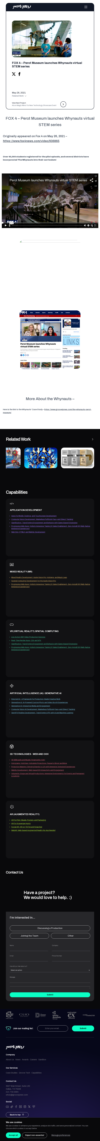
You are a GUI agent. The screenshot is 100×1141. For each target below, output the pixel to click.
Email (12, 956)
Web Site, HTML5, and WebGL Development (28, 532)
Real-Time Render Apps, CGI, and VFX (26, 640)
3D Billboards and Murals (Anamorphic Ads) (28, 760)
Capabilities (36, 1073)
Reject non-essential (34, 1135)
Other (71, 936)
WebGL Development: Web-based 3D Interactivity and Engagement (37, 770)
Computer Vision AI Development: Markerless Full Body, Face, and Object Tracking (43, 709)
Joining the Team (29, 936)
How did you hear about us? (18, 966)
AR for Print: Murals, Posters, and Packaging (28, 820)
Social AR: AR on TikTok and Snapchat (26, 827)
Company (55, 945)
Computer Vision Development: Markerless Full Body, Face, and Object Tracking (42, 519)
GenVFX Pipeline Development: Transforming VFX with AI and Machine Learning (42, 713)
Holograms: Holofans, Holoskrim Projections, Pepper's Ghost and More (39, 763)
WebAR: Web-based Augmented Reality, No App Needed (33, 830)
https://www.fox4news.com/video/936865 (31, 141)
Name (12, 945)
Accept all (13, 1135)
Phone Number (57, 956)
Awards (25, 1060)
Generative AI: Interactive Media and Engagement (30, 706)
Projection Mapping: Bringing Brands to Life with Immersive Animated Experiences (43, 767)
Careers (33, 1060)
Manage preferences (60, 1135)
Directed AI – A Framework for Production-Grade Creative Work (35, 699)
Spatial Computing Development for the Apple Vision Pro (33, 581)
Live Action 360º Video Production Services (28, 637)
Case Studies (11, 1073)
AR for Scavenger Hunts (21, 823)
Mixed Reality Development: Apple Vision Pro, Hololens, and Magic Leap (39, 577)
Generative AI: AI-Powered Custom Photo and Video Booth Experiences (39, 702)
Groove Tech (24, 1073)
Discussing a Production (50, 928)
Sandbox (42, 1060)
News (17, 1060)
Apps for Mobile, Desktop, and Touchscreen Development (34, 516)
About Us (10, 1060)
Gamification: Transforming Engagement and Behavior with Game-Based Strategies (44, 523)
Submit (50, 995)
